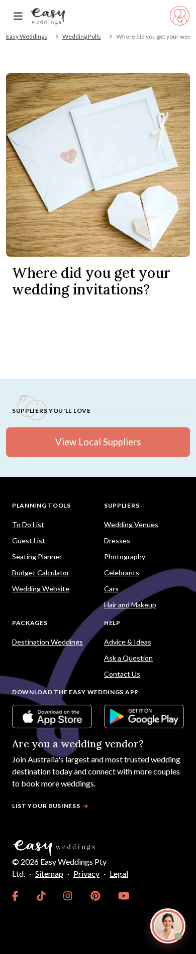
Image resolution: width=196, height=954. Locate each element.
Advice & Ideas (127, 642)
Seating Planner (37, 556)
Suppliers (121, 505)
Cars (111, 588)
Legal (119, 873)
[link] (15, 896)
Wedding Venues (131, 524)
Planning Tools (41, 505)
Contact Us (122, 674)
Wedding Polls (81, 36)
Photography (124, 556)
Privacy (86, 873)
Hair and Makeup (130, 604)
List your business (46, 806)
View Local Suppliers (98, 441)
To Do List (28, 524)
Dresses (117, 540)
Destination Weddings (47, 642)
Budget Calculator (40, 572)
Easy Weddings (26, 36)
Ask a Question (128, 658)
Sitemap (49, 873)
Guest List (28, 540)
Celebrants (121, 572)
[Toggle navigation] (18, 16)
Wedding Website (40, 588)
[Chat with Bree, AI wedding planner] (168, 926)
